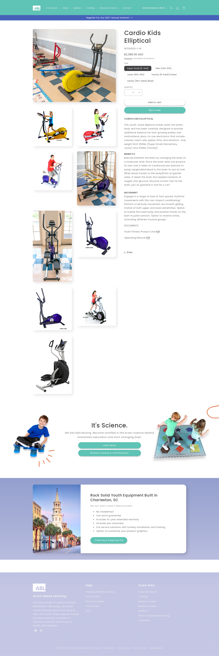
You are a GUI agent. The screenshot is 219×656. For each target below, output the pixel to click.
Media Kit (143, 611)
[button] (52, 8)
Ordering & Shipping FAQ (109, 540)
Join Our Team (93, 596)
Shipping (128, 58)
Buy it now (155, 110)
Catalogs (143, 596)
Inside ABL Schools (147, 592)
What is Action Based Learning (153, 615)
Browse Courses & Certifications (109, 452)
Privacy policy (124, 648)
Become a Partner (95, 601)
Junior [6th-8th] (135, 74)
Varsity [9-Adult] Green (164, 74)
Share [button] (130, 252)
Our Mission (144, 620)
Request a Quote (147, 601)
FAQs (88, 611)
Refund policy (109, 648)
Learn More (109, 445)
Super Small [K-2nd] (138, 68)
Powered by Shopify (91, 648)
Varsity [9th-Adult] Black (140, 81)
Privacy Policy (93, 606)
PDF (158, 231)
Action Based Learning (73, 648)
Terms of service (139, 648)
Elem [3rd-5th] (163, 68)
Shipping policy (156, 648)
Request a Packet (147, 606)
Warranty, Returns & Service (100, 592)
